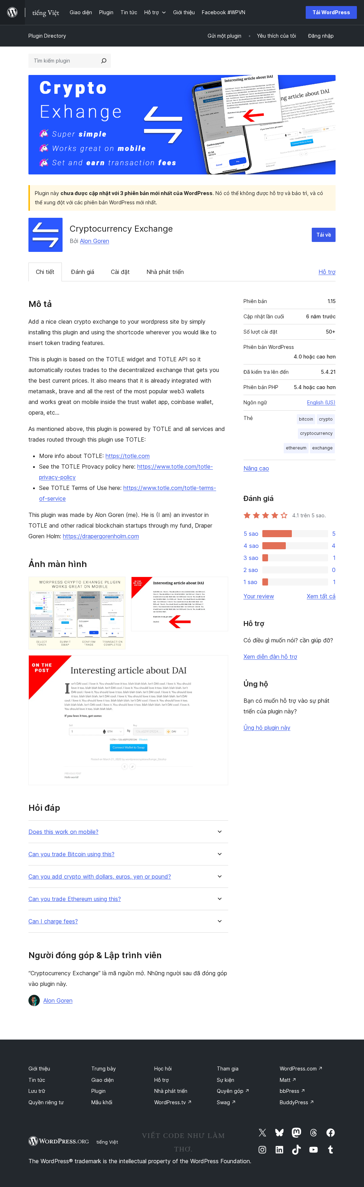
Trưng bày (103, 1068)
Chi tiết (45, 271)
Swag (226, 1102)
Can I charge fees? (53, 921)
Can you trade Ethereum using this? (74, 899)
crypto (326, 419)
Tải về (323, 235)
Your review (258, 596)
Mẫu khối (101, 1102)
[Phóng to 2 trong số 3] (218, 586)
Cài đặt (120, 271)
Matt (288, 1080)
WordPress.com (301, 1068)
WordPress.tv (173, 1102)
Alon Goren (94, 240)
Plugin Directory (47, 36)
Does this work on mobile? (63, 832)
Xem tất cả (321, 596)
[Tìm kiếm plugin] (104, 61)
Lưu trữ (36, 1091)
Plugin (98, 1091)
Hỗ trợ (327, 271)
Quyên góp (233, 1091)
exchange (322, 447)
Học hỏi (163, 1068)
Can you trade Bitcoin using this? (71, 854)
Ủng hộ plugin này (266, 727)
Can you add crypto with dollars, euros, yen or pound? (99, 876)
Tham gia (228, 1068)
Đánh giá (82, 271)
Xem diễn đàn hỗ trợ (270, 656)
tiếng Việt (107, 1142)
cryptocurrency (316, 433)
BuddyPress (297, 1102)
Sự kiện (225, 1080)
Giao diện (102, 1080)
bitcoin (306, 419)
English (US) (321, 402)
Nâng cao (256, 468)
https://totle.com (128, 455)
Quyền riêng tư (46, 1102)
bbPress (292, 1091)
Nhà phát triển (165, 271)
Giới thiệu (39, 1068)
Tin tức (36, 1080)
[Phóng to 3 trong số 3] (218, 664)
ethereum (296, 447)
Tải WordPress (331, 12)
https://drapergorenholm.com (101, 536)
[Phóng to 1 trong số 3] (115, 586)
